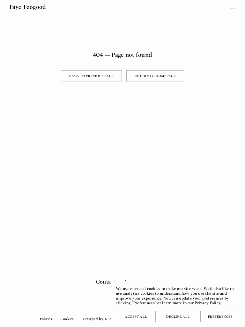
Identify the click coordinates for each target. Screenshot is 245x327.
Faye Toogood (28, 6)
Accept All (136, 316)
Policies (46, 319)
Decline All (177, 316)
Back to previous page (91, 76)
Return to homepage (155, 76)
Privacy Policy (207, 302)
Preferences (220, 316)
